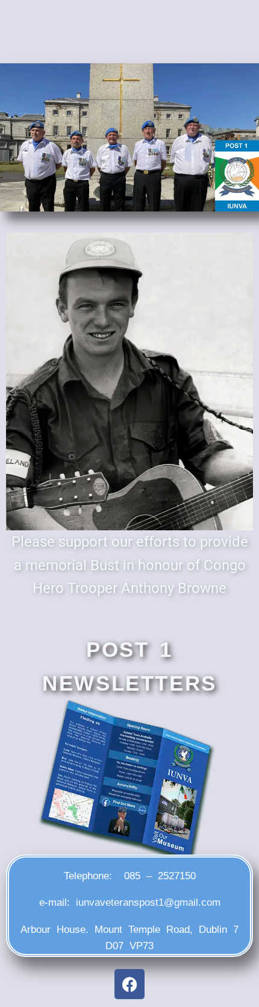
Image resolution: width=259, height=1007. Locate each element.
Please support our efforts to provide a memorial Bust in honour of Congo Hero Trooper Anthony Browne (129, 565)
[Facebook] (129, 984)
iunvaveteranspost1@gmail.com (148, 902)
